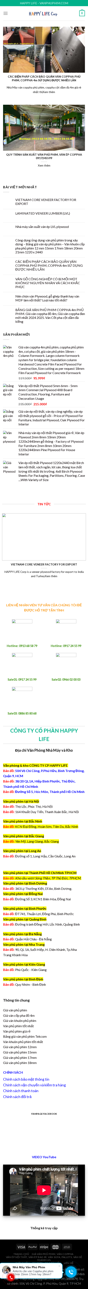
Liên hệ (69, 1263)
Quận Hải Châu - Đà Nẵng (33, 939)
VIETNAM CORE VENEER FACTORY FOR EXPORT (45, 202)
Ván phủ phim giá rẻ (16, 1031)
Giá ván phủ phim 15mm (20, 1052)
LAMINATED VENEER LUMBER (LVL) (42, 213)
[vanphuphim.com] (44, 13)
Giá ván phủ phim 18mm (20, 1063)
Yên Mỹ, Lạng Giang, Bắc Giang (37, 841)
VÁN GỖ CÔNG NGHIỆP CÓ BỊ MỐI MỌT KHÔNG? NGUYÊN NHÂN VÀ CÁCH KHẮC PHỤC (47, 283)
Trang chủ (21, 1254)
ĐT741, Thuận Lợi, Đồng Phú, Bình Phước (38, 914)
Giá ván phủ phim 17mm (20, 1057)
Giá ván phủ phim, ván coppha (52, 1254)
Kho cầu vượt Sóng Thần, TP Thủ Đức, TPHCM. (48, 878)
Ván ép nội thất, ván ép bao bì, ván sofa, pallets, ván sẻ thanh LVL (44, 1259)
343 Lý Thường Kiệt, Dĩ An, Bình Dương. (37, 888)
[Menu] (5, 13)
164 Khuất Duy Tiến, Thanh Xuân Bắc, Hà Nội (41, 812)
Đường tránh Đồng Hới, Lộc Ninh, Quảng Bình (41, 924)
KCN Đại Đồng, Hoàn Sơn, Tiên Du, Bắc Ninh (46, 826)
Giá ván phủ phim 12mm (20, 1047)
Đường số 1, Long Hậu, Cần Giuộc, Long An (39, 856)
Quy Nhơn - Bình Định (30, 984)
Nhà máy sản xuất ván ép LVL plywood (42, 227)
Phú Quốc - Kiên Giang (31, 970)
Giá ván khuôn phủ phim (19, 1020)
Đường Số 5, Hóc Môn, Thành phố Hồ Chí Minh (44, 792)
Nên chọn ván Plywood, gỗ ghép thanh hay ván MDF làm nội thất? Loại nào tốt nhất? (47, 298)
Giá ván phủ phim (15, 1010)
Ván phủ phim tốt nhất (18, 1026)
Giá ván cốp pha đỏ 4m (19, 1015)
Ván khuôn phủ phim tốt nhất (23, 1042)
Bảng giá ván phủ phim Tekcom (25, 1036)
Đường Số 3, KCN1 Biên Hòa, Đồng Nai (37, 899)
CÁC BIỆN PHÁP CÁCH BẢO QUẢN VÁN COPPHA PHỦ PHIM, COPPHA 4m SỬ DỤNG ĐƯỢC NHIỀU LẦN (49, 265)
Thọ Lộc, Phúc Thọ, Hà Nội (28, 806)
